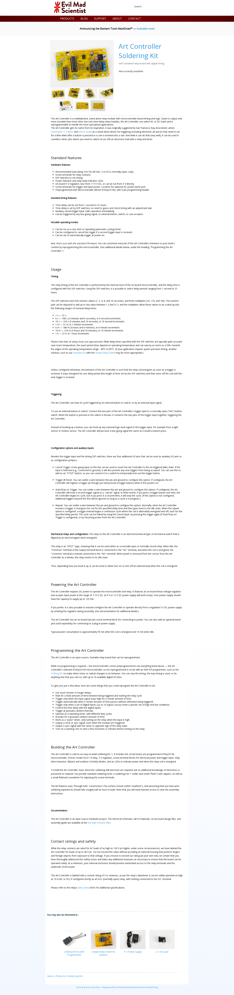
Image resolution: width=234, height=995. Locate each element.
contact (119, 987)
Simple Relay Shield (105, 352)
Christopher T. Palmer (62, 131)
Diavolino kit (79, 352)
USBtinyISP (56, 673)
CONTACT (134, 18)
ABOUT (117, 18)
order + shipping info (104, 987)
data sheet (83, 887)
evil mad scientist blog (147, 987)
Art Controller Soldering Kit (140, 51)
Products (60, 976)
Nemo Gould (85, 131)
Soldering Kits (75, 976)
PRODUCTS (67, 18)
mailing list (130, 987)
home (79, 987)
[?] (111, 754)
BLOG (84, 18)
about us (88, 987)
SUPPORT (100, 18)
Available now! (145, 28)
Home (50, 976)
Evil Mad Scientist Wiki (99, 822)
